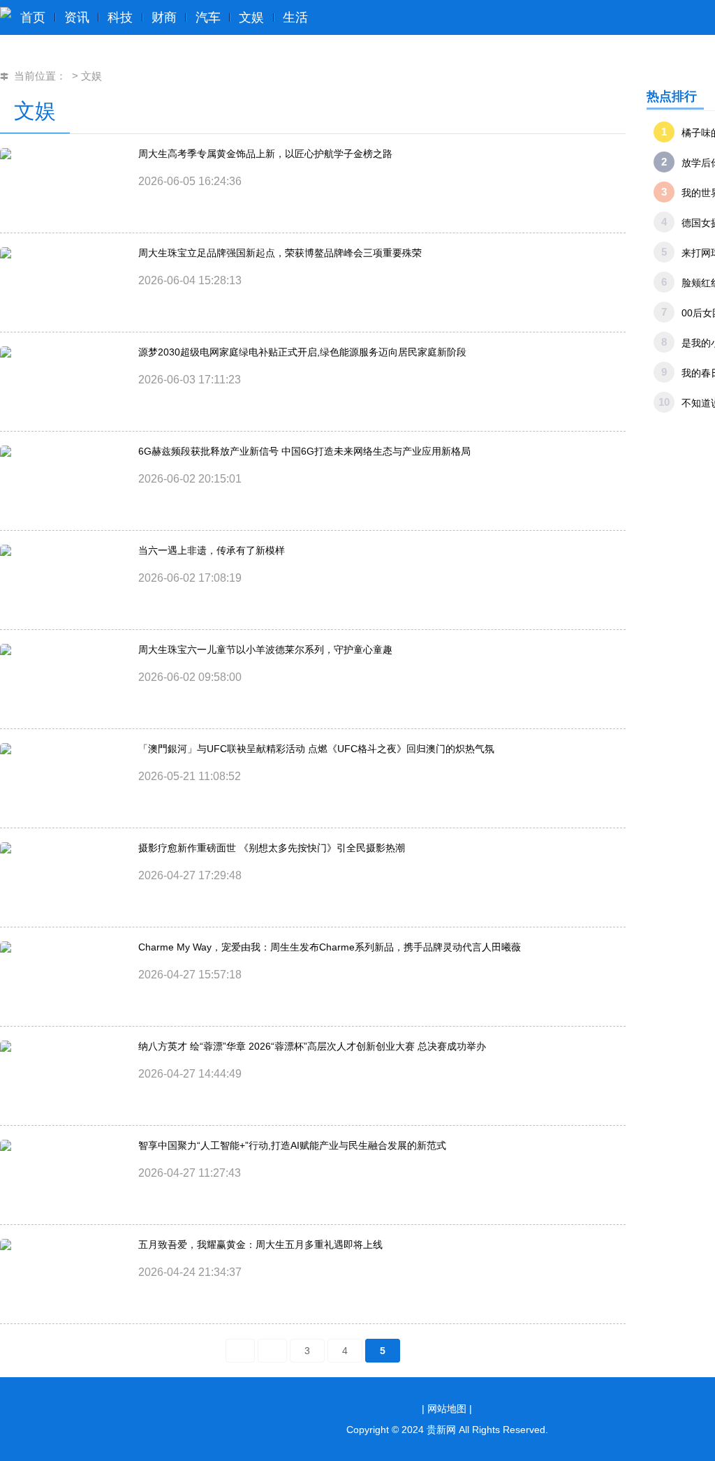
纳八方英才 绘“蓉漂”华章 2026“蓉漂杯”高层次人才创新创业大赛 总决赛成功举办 (312, 1046)
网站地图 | (449, 1408)
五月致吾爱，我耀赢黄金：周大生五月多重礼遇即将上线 (260, 1244)
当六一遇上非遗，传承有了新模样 (211, 550)
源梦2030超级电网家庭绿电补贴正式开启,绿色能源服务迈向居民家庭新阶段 (302, 352)
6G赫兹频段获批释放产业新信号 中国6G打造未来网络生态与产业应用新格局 (304, 451)
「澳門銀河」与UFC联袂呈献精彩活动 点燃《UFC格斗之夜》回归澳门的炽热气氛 (316, 748)
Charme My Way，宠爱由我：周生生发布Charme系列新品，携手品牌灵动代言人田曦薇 (329, 947)
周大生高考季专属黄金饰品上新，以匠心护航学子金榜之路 (265, 153)
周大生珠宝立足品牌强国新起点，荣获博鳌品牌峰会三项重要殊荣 (280, 252)
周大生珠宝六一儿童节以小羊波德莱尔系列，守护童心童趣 (265, 649)
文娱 (91, 76)
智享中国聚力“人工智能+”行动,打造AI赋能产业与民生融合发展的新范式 (292, 1145)
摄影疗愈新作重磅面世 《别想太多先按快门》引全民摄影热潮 (271, 847)
